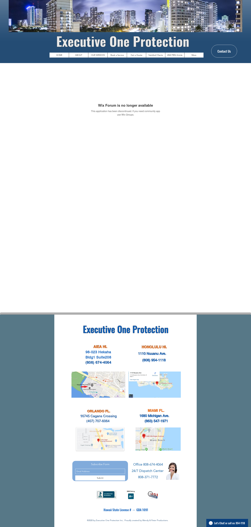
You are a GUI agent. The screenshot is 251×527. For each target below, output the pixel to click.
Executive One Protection (124, 41)
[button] (97, 55)
